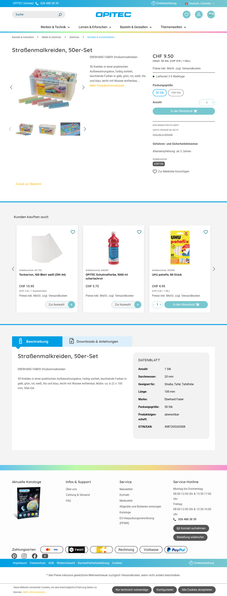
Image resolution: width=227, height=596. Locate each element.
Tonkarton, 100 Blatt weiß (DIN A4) (42, 274)
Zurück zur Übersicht (28, 184)
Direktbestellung (166, 3)
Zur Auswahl (56, 304)
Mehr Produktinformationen (107, 85)
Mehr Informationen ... (35, 592)
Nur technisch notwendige (132, 589)
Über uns (71, 489)
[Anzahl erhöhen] (213, 102)
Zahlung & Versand (163, 135)
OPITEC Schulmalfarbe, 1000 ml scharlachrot (107, 276)
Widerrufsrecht (66, 563)
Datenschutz (38, 563)
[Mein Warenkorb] (211, 14)
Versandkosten (130, 575)
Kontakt (124, 495)
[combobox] (35, 14)
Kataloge (125, 512)
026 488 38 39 (49, 3)
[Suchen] (59, 14)
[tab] (37, 341)
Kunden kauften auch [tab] (31, 217)
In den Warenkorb (182, 111)
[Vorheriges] (11, 87)
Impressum (20, 563)
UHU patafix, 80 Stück (167, 274)
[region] (47, 96)
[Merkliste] (186, 14)
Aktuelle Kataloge (26, 482)
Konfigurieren (165, 589)
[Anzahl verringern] (201, 102)
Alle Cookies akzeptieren (197, 589)
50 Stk (160, 92)
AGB (51, 563)
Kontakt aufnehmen (193, 528)
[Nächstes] (83, 87)
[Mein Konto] (199, 14)
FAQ (68, 500)
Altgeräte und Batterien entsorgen (140, 506)
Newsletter (126, 489)
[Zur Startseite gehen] (113, 14)
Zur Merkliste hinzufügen (173, 171)
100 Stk (177, 93)
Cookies (117, 563)
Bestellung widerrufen (190, 537)
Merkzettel (126, 500)
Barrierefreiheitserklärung (93, 563)
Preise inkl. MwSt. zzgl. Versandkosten (177, 68)
